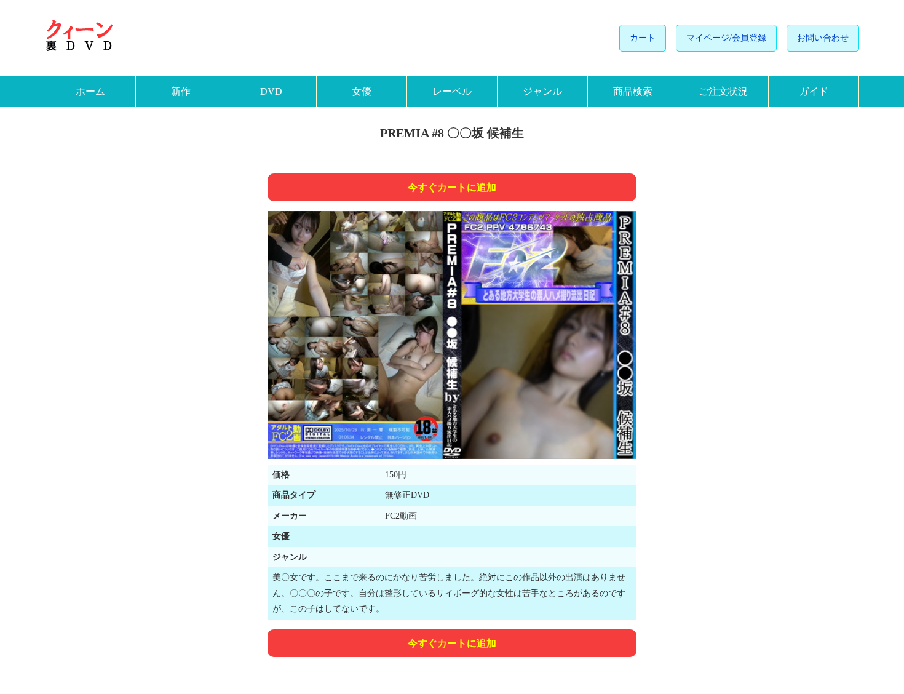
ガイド (813, 91)
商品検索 (632, 91)
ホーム (90, 91)
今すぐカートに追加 (452, 187)
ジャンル (542, 91)
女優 (361, 91)
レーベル (452, 91)
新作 (181, 91)
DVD (271, 91)
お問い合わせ (823, 37)
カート (643, 37)
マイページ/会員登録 (726, 37)
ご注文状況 (723, 91)
